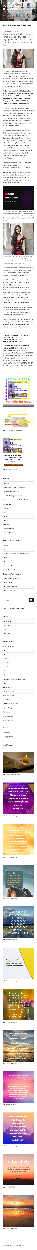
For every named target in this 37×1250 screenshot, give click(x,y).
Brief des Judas (8, 566)
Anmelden (6, 733)
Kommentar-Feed (9, 741)
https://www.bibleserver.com (11, 774)
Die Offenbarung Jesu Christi (12, 496)
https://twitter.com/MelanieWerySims (15, 275)
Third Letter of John (9, 590)
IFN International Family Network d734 (16, 500)
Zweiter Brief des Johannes (12, 574)
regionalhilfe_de (8, 708)
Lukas (5, 516)
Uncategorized (8, 716)
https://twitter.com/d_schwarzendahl (15, 327)
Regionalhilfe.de (8, 529)
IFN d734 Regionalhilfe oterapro (14, 6)
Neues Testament (9, 691)
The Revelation (8, 533)
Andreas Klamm (8, 646)
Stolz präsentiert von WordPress (14, 1245)
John (4, 512)
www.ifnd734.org (23, 350)
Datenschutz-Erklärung (11, 492)
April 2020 (6, 630)
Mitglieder (6, 525)
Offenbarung (7, 700)
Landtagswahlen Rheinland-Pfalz (14, 679)
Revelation (6, 712)
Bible (4, 654)
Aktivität (6, 483)
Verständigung (8, 720)
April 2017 (6, 634)
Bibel (4, 650)
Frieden (5, 667)
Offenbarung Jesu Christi (11, 704)
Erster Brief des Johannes (11, 578)
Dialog (5, 658)
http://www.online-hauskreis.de (12, 430)
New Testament (8, 695)
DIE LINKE (6, 663)
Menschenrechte (9, 687)
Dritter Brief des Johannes (11, 570)
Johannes (6, 508)
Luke (4, 520)
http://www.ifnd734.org (18, 405)
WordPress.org (8, 745)
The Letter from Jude (10, 586)
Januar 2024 (7, 621)
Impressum (7, 504)
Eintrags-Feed (8, 737)
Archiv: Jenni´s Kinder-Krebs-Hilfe (14, 488)
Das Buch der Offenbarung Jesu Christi (16, 553)
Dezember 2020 (8, 625)
